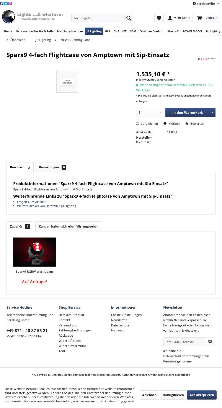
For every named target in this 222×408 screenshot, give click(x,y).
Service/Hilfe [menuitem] (206, 4)
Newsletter (119, 320)
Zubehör (19, 226)
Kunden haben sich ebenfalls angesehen (68, 226)
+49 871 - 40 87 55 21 (27, 330)
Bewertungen (52, 167)
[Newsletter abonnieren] (210, 342)
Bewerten (196, 123)
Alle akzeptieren (202, 395)
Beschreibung (20, 167)
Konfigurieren (173, 395)
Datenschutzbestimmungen (183, 356)
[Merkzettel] (159, 18)
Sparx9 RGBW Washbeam (34, 271)
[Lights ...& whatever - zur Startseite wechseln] (33, 17)
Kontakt (64, 320)
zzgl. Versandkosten (162, 80)
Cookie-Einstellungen (126, 315)
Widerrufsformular (72, 346)
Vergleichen (149, 123)
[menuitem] (102, 18)
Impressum (119, 330)
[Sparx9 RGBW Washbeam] (34, 252)
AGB (62, 351)
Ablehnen (149, 395)
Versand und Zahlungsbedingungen (75, 328)
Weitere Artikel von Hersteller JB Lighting (46, 206)
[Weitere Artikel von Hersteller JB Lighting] (206, 59)
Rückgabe (66, 335)
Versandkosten (100, 375)
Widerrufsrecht (70, 341)
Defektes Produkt (71, 315)
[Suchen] (128, 18)
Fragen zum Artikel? (31, 202)
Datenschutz (120, 325)
